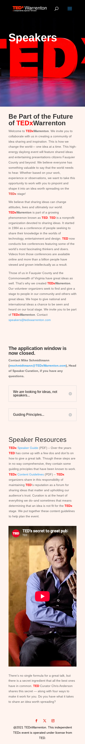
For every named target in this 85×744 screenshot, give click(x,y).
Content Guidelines (26, 474)
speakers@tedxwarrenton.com (29, 320)
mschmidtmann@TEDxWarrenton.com (38, 365)
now (13, 353)
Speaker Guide (23, 448)
